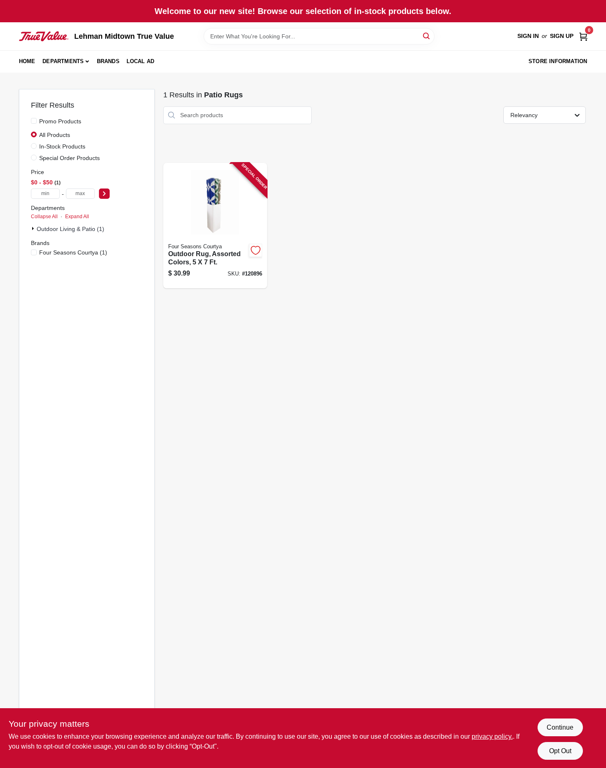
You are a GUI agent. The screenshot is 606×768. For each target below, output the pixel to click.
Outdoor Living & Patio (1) (70, 229)
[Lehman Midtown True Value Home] (43, 36)
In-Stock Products (62, 146)
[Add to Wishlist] (255, 250)
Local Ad (141, 61)
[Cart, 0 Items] (583, 36)
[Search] (427, 35)
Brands (108, 61)
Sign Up (561, 36)
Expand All (77, 216)
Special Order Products (69, 158)
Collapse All (44, 216)
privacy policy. (492, 736)
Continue (560, 727)
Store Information (557, 61)
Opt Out (560, 750)
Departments (63, 61)
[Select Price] (104, 193)
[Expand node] (33, 228)
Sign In (528, 36)
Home (27, 61)
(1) (73, 252)
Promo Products (60, 121)
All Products (54, 135)
